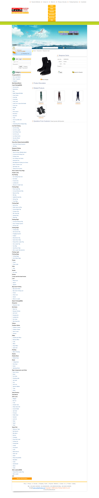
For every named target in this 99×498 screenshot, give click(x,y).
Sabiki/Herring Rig (16, 197)
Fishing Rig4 (15, 227)
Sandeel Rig (15, 215)
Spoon (14, 282)
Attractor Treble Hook (17, 184)
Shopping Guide (43, 483)
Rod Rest (14, 113)
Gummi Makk (15, 408)
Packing (14, 349)
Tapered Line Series (17, 168)
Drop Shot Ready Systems (18, 144)
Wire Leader (15, 474)
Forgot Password (22, 68)
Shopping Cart (26, 53)
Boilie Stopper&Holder (17, 93)
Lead (13, 449)
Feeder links (15, 180)
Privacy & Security (62, 2)
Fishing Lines (15, 150)
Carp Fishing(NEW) (17, 85)
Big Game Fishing (16, 286)
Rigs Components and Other (19, 370)
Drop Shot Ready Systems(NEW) (20, 142)
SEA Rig (14, 146)
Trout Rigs (15, 201)
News (51, 9)
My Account (52, 17)
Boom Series (15, 372)
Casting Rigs (15, 229)
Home (51, 6)
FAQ (25, 483)
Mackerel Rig (15, 193)
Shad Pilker (15, 345)
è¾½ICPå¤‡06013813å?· (49, 489)
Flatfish (14, 235)
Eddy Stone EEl (16, 406)
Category (52, 11)
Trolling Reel (15, 362)
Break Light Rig (16, 189)
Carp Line (14, 105)
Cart (52, 20)
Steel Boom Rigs (16, 248)
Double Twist (15, 404)
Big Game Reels (16, 288)
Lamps (14, 445)
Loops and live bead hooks (19, 276)
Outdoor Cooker (16, 327)
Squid (13, 423)
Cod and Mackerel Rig (17, 191)
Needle (14, 107)
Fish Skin (14, 376)
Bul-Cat (14, 400)
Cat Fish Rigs (15, 127)
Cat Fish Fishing (16, 125)
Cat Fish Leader (16, 129)
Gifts (13, 266)
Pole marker (15, 111)
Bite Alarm (14, 433)
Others (14, 323)
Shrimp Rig (15, 199)
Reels (13, 360)
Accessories (15, 87)
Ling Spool (15, 447)
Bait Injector (15, 431)
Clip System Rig (16, 231)
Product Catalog (71, 483)
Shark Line (15, 294)
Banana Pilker (15, 339)
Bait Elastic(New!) (16, 83)
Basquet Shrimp (16, 311)
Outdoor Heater (16, 329)
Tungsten (14, 81)
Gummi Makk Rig (16, 209)
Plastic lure (15, 280)
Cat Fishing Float (16, 132)
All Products (52, 14)
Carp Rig (14, 97)
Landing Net (15, 182)
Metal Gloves (15, 451)
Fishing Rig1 (15, 186)
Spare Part (14, 427)
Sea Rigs (14, 246)
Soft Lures (14, 396)
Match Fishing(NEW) (17, 300)
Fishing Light (15, 252)
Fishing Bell (15, 443)
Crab (13, 341)
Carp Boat (14, 99)
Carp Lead (15, 101)
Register (26, 66)
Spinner (14, 284)
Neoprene (14, 303)
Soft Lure (14, 384)
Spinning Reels (16, 368)
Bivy (13, 91)
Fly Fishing (15, 174)
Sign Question (54, 121)
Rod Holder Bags (16, 258)
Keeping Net (15, 315)
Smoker (14, 333)
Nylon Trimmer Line (17, 164)
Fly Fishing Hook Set (17, 176)
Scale (13, 461)
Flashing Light (15, 378)
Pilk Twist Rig (15, 213)
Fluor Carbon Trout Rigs (18, 170)
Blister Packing (16, 351)
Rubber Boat (15, 355)
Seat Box (14, 115)
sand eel (14, 419)
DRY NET (14, 313)
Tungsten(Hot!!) (16, 75)
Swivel (14, 296)
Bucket (14, 435)
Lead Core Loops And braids (19, 103)
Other (13, 390)
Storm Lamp (15, 331)
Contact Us (45, 2)
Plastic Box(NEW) (16, 457)
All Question (61, 121)
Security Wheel (16, 138)
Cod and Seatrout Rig (17, 221)
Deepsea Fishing (16, 148)
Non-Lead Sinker (16, 77)
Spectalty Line (15, 166)
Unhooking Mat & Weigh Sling (19, 123)
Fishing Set (15, 441)
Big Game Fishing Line (17, 290)
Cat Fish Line (15, 134)
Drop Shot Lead (16, 439)
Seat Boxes (15, 394)
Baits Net (14, 309)
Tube (13, 117)
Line (13, 382)
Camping (14, 437)
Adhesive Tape (16, 429)
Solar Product (15, 392)
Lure (13, 278)
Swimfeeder (15, 463)
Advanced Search (70, 47)
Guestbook (83, 2)
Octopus (14, 412)
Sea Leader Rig (16, 243)
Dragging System (16, 233)
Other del (14, 453)
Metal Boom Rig (16, 237)
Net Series (14, 307)
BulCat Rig (15, 205)
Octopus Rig (15, 211)
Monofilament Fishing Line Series (20, 162)
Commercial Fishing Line (18, 154)
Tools (13, 121)
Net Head (14, 319)
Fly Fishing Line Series (17, 158)
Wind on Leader (16, 298)
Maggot (14, 398)
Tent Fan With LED (17, 119)
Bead (13, 374)
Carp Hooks (15, 95)
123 (13, 476)
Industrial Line (15, 160)
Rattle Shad (15, 415)
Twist (13, 425)
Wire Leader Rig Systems (18, 250)
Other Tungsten (16, 79)
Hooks (13, 270)
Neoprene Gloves (41, 116)
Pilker (13, 335)
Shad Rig (14, 217)
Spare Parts (15, 140)
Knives (14, 274)
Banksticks (15, 89)
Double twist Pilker (16, 337)
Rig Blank (14, 459)
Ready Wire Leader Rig (18, 241)
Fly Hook (14, 272)
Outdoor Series (16, 325)
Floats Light (15, 264)
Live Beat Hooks (16, 136)
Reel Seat (14, 364)
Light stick (14, 347)
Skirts (13, 465)
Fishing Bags (15, 254)
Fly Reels (14, 178)
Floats (13, 260)
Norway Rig (15, 225)
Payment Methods (36, 2)
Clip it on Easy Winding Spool (19, 152)
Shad (13, 421)
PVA (13, 109)
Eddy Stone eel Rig (17, 207)
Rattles (14, 353)
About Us (53, 2)
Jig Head (14, 380)
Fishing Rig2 (15, 203)
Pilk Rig (14, 195)
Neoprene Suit (15, 305)
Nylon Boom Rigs (16, 239)
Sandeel (14, 417)
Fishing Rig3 (15, 219)
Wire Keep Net (16, 321)
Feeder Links (15, 172)
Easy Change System (17, 223)
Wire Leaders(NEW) (17, 469)
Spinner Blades (16, 386)
